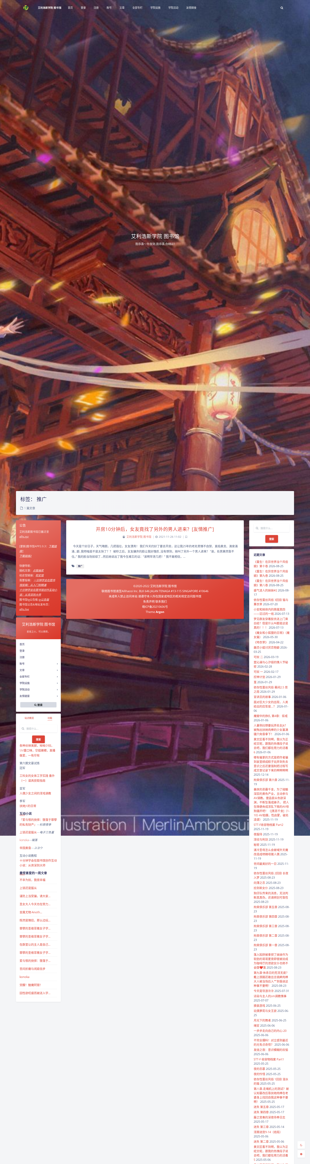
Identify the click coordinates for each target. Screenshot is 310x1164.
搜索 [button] (40, 704)
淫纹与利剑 (261, 839)
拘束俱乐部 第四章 (265, 916)
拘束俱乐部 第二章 (265, 936)
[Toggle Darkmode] (301, 1145)
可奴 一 (258, 672)
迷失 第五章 (261, 1107)
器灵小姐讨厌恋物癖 (267, 647)
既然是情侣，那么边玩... (35, 920)
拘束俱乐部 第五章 (265, 907)
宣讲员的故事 (262, 697)
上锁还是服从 (28, 832)
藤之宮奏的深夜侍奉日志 (269, 1117)
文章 (22, 670)
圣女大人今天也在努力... (35, 904)
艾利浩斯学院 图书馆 (49, 7)
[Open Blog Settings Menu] (301, 1154)
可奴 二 (258, 657)
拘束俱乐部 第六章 (265, 780)
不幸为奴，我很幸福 (32, 880)
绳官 (256, 1026)
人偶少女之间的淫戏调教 (35, 793)
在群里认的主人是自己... (35, 945)
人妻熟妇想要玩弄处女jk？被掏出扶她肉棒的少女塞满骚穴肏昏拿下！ (271, 729)
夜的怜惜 (259, 1074)
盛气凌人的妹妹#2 (265, 590)
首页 (22, 644)
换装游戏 (259, 1006)
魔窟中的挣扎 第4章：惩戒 (271, 716)
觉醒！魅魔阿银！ (31, 985)
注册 (22, 657)
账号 (22, 663)
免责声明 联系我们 (155, 601)
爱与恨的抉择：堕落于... (35, 961)
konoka (24, 840)
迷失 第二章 (261, 1142)
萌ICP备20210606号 (155, 607)
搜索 (38, 739)
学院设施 (25, 683)
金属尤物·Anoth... (31, 912)
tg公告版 (44, 599)
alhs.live (24, 609)
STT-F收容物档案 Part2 (268, 825)
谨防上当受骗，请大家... (35, 896)
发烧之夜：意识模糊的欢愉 (271, 1050)
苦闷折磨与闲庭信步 (32, 969)
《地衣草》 (261, 642)
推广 (80, 566)
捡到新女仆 (261, 888)
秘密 (256, 845)
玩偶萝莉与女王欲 (265, 1011)
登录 (22, 650)
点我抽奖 (38, 570)
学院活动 (25, 689)
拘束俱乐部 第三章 (265, 926)
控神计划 (259, 677)
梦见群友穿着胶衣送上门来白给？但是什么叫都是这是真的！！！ (271, 623)
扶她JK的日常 (28, 806)
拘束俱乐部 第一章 (265, 945)
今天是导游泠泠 (264, 991)
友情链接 (25, 696)
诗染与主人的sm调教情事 (270, 996)
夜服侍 (258, 834)
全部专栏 (25, 676)
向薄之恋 (259, 883)
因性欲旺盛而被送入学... (35, 993)
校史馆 (40, 575)
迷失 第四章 (261, 1112)
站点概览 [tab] (29, 717)
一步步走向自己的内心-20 (270, 1031)
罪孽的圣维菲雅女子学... (35, 928)
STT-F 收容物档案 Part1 (269, 1059)
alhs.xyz (24, 536)
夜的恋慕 (259, 1069)
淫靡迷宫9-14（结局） (268, 1132)
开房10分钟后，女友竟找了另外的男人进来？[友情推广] (155, 529)
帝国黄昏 (25, 848)
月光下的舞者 (262, 1020)
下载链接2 (25, 556)
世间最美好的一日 (265, 864)
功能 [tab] (50, 717)
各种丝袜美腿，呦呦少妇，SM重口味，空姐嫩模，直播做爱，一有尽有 (37, 750)
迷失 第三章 (261, 1127)
